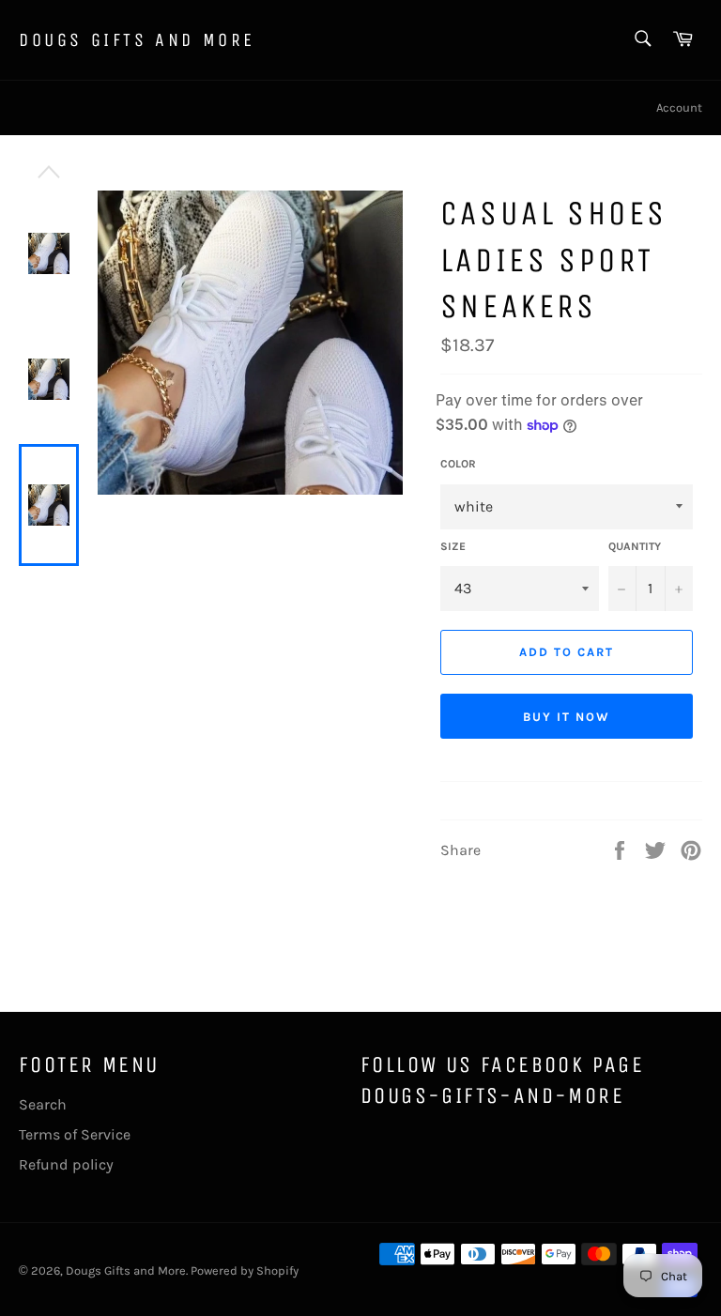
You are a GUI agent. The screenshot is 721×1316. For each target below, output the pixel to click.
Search (43, 1104)
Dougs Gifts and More (137, 40)
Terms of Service (74, 1134)
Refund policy (66, 1164)
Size (453, 546)
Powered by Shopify (245, 1270)
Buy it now (566, 717)
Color (458, 463)
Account (679, 107)
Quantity (634, 546)
